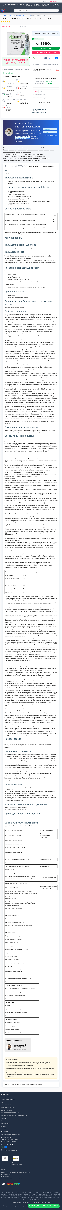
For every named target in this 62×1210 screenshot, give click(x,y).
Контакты (3, 1126)
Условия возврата (56, 5)
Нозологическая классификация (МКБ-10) (33, 147)
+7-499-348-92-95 (11, 4)
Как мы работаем (29, 5)
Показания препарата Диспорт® (11, 152)
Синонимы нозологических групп (32, 160)
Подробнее (56, 1197)
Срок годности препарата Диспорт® (12, 160)
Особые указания (22, 158)
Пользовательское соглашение (10, 1112)
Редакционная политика (8, 1107)
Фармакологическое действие (35, 150)
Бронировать (46, 48)
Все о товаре (6, 26)
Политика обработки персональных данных (14, 1115)
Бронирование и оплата (46, 5)
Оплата (35, 91)
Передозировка (41, 156)
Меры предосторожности (9, 158)
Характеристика (22, 150)
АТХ (4, 147)
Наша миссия (5, 1123)
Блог (2, 1102)
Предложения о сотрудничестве (10, 1134)
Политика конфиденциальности (20, 1202)
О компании (4, 1121)
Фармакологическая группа (13, 147)
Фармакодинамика (49, 150)
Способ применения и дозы (28, 156)
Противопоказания (26, 152)
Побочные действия (38, 154)
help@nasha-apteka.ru (11, 1150)
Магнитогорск (54, 1)
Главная (5, 15)
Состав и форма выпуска (9, 150)
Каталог (21, 4)
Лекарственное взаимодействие (11, 156)
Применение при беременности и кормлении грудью (17, 154)
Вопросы (23, 26)
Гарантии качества (37, 5)
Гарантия (42, 91)
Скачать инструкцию (39, 98)
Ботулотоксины (27, 15)
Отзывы (15, 26)
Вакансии (3, 1129)
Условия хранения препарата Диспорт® (38, 158)
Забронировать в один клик (46, 52)
